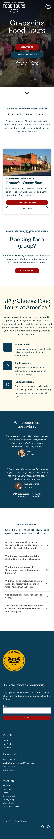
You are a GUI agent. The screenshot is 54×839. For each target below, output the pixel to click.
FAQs (5, 792)
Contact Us (7, 789)
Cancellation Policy (11, 806)
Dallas (5, 740)
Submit (27, 718)
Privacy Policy (8, 799)
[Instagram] (48, 826)
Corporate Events (10, 766)
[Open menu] (48, 6)
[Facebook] (42, 826)
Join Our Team (9, 759)
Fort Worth (7, 744)
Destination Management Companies (18, 763)
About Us (7, 786)
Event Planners (9, 770)
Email (5, 706)
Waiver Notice (9, 803)
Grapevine (7, 747)
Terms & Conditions (11, 796)
